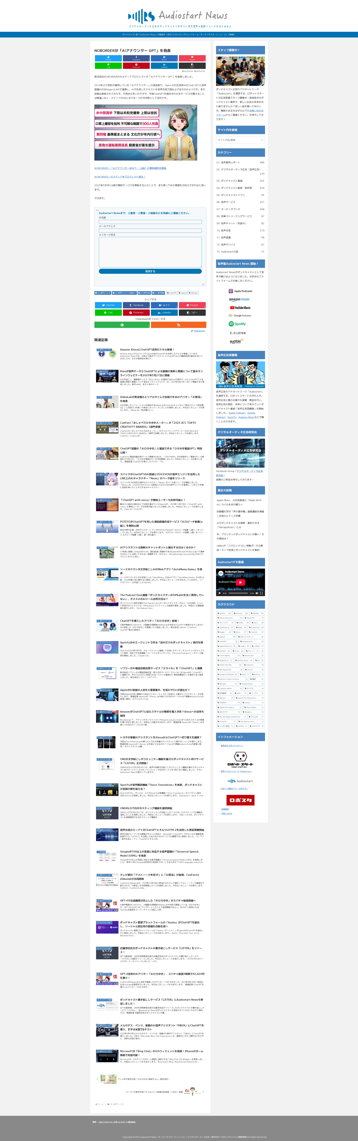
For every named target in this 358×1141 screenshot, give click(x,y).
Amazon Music (246, 417)
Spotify (232, 417)
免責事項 (225, 809)
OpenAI (184, 293)
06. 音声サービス (103, 293)
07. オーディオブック (240, 209)
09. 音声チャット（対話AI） (125, 293)
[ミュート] (256, 593)
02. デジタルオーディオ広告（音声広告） (240, 171)
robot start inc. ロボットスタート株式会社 (116, 1122)
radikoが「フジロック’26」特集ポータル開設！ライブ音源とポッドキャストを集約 (240, 548)
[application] (240, 582)
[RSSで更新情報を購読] (178, 325)
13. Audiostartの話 (240, 251)
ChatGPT (172, 293)
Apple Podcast (237, 412)
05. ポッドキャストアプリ (240, 195)
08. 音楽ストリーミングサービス (240, 216)
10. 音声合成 (145, 293)
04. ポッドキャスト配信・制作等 (240, 188)
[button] (192, 66)
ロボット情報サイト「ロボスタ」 (234, 788)
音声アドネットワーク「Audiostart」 (236, 771)
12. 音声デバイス (240, 244)
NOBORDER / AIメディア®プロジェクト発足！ (120, 176)
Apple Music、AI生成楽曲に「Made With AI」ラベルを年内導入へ (239, 502)
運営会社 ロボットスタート (232, 745)
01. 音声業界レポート (240, 162)
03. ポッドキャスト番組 (240, 180)
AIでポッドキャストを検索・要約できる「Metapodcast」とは (238, 525)
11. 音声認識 (159, 293)
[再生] (219, 593)
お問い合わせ (226, 813)
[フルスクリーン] (261, 593)
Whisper (194, 293)
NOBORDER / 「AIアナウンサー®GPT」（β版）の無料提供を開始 (130, 168)
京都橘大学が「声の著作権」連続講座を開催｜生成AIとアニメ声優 (240, 513)
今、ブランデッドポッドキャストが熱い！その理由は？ (240, 536)
